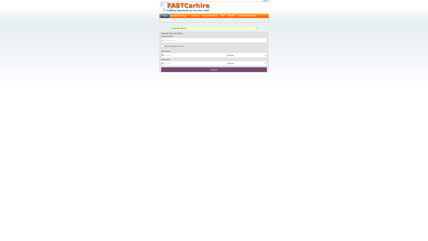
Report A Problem (210, 16)
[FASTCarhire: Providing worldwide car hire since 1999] (184, 7)
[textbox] (214, 40)
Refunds (231, 16)
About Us (195, 16)
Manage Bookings (179, 16)
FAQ (222, 16)
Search (214, 70)
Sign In (266, 1)
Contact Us (167, 20)
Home (165, 16)
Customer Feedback (247, 16)
